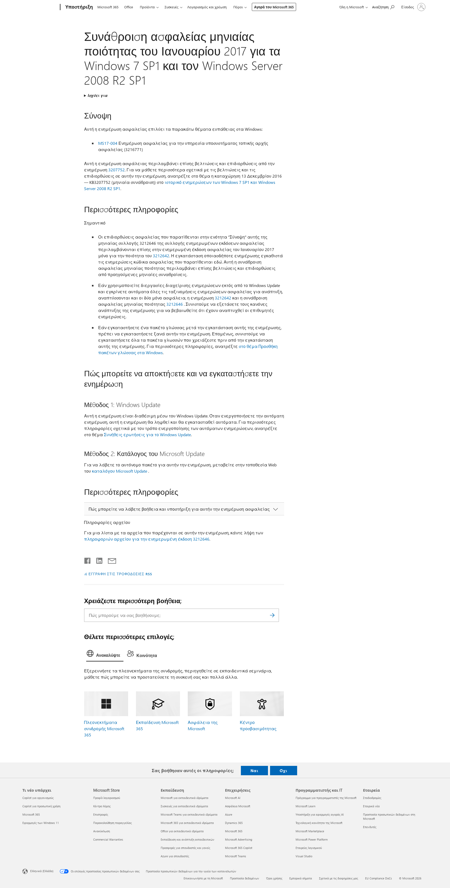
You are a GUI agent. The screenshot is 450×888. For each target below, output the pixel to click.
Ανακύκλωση (101, 831)
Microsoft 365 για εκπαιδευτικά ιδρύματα (187, 823)
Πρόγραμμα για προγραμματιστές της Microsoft (326, 798)
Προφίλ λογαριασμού (106, 798)
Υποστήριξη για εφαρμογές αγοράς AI (320, 814)
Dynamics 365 (234, 823)
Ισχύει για (98, 95)
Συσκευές (171, 7)
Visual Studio (304, 856)
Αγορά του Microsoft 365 (274, 7)
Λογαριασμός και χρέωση (207, 7)
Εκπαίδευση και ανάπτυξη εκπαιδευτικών (187, 839)
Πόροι (238, 7)
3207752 (116, 169)
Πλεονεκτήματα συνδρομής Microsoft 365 (104, 728)
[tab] (104, 654)
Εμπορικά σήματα (300, 878)
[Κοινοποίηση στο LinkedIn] (97, 559)
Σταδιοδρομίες (372, 798)
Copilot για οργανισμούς (38, 798)
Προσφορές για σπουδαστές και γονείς (185, 848)
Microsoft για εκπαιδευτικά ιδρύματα (184, 798)
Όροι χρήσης (274, 878)
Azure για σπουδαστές (175, 856)
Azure (228, 814)
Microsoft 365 (107, 7)
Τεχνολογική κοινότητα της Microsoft (319, 823)
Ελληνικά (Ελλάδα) (41, 871)
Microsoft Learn (305, 806)
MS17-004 (107, 143)
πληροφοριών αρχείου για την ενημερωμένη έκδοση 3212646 (146, 539)
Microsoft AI (232, 798)
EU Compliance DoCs (378, 878)
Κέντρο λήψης (102, 806)
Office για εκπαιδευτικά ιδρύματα (182, 831)
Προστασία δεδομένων (244, 878)
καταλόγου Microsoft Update (119, 471)
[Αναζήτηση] (272, 615)
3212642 (161, 255)
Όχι (283, 770)
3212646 (174, 304)
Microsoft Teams (235, 856)
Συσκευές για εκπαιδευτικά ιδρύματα (184, 806)
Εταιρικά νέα (371, 806)
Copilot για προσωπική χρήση (41, 806)
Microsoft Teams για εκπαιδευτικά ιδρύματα (189, 814)
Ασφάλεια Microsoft (237, 806)
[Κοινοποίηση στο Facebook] (87, 559)
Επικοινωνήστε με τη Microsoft (203, 878)
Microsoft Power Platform (312, 839)
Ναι (254, 770)
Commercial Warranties (108, 839)
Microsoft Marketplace (310, 831)
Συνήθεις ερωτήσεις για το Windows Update (147, 434)
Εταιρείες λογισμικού (309, 848)
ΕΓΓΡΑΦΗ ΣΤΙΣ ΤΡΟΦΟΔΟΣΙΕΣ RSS (120, 574)
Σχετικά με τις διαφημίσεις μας (338, 878)
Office (128, 7)
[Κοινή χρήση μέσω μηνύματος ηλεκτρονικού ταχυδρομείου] (109, 559)
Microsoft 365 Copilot (238, 848)
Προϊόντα (147, 7)
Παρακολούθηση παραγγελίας (112, 823)
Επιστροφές (100, 814)
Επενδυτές (369, 827)
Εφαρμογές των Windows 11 (40, 823)
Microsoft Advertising (238, 839)
